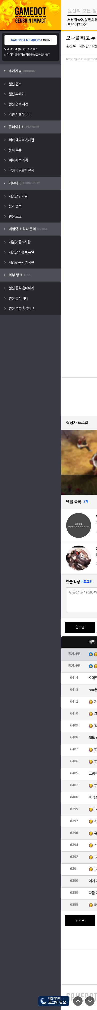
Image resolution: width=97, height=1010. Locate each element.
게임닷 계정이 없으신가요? (22, 49)
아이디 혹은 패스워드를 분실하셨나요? (28, 54)
